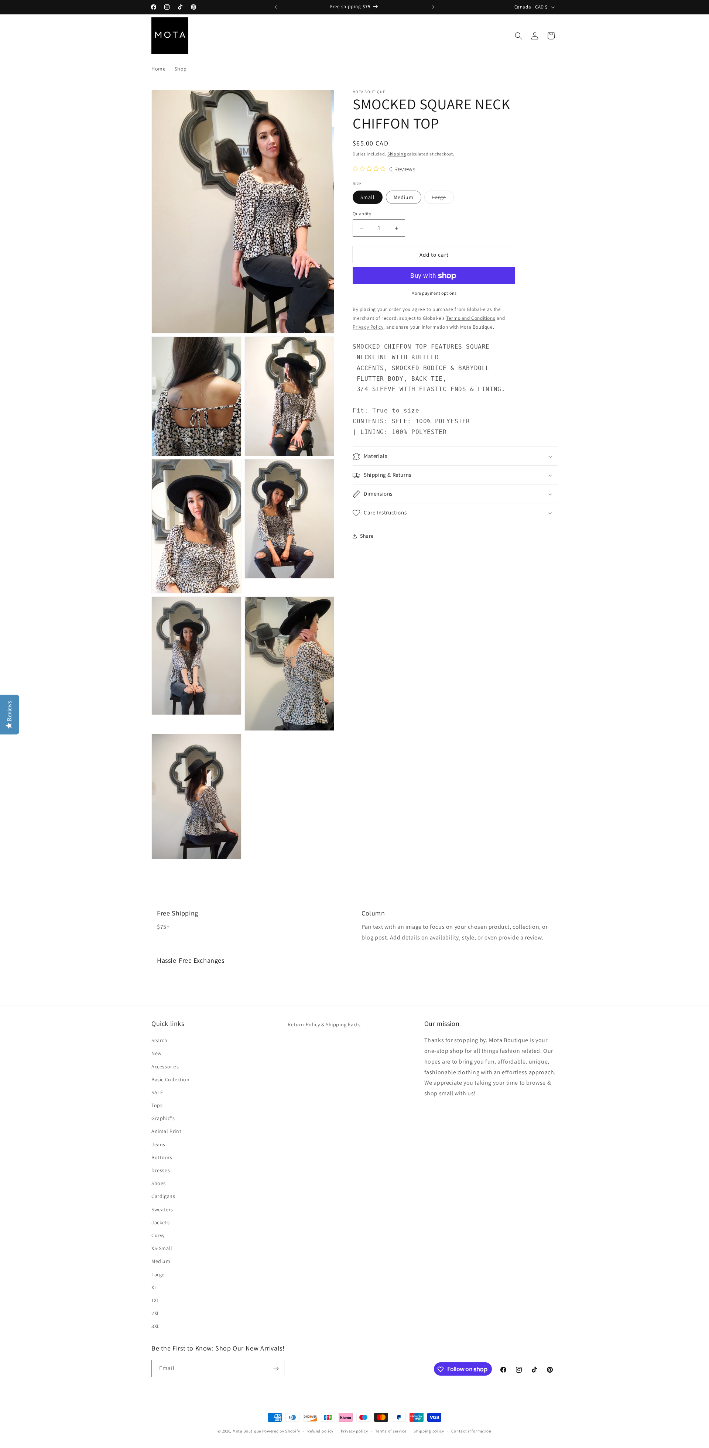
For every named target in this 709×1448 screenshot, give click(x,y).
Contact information (471, 1430)
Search (159, 1040)
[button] (518, 36)
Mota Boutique (247, 1431)
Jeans (158, 1144)
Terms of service (390, 1430)
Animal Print (166, 1131)
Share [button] (367, 536)
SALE (157, 1092)
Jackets (160, 1222)
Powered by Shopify (281, 1431)
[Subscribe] (276, 1368)
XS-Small (161, 1248)
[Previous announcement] (276, 7)
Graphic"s (163, 1118)
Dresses (160, 1170)
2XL (155, 1313)
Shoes (158, 1183)
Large (443, 199)
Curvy (158, 1235)
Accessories (165, 1066)
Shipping (396, 154)
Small (367, 197)
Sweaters (162, 1209)
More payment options (434, 293)
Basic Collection (170, 1079)
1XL (155, 1300)
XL (154, 1287)
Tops (156, 1105)
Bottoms (161, 1157)
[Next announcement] (433, 7)
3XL (155, 1326)
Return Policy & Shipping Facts (324, 1024)
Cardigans (163, 1196)
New (156, 1053)
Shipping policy (429, 1430)
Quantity (362, 213)
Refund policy (320, 1430)
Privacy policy (354, 1430)
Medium (404, 197)
